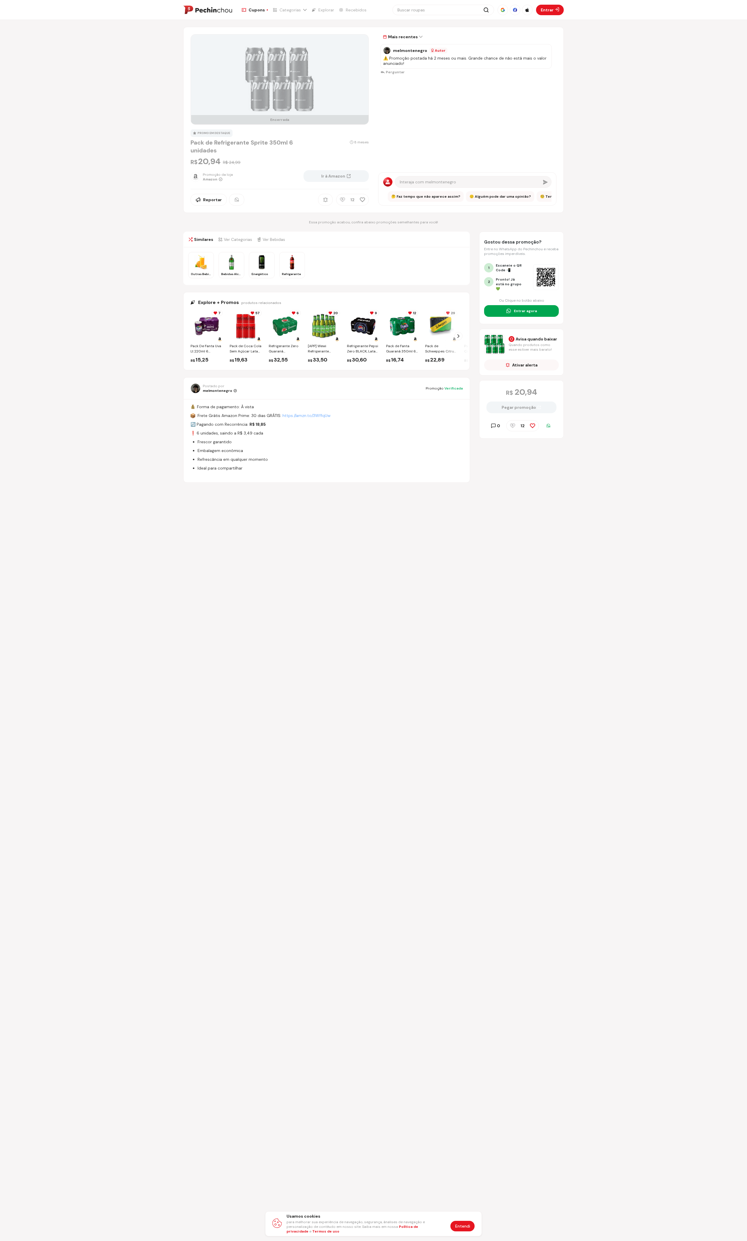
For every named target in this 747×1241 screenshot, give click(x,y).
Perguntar (395, 72)
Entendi (462, 1226)
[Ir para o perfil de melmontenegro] (387, 50)
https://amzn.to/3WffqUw (306, 415)
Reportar (212, 199)
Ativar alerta (524, 365)
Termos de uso (325, 1231)
